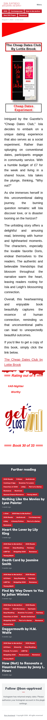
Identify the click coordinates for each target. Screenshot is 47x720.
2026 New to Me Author (21, 513)
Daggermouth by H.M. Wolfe (19, 631)
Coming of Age (9, 483)
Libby (23, 487)
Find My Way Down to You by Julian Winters (22, 592)
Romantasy (8, 624)
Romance (23, 15)
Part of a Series (35, 487)
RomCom (18, 491)
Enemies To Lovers (26, 483)
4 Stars (6, 548)
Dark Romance (19, 609)
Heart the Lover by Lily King (20, 531)
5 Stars (19, 479)
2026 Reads (8, 479)
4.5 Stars (7, 578)
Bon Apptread (9, 715)
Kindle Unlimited (28, 617)
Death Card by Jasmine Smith (20, 562)
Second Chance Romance (14, 494)
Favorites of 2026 (11, 487)
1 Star (6, 513)
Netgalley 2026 (20, 552)
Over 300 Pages (10, 15)
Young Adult (32, 494)
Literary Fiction (17, 521)
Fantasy (30, 548)
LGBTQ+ (7, 552)
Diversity (17, 647)
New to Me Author (33, 11)
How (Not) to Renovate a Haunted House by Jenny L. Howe (23, 667)
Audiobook (30, 479)
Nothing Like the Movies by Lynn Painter (23, 501)
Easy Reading (18, 548)
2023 (5, 11)
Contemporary (16, 11)
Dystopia (31, 609)
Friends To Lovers (11, 651)
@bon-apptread (29, 688)
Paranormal (24, 655)
